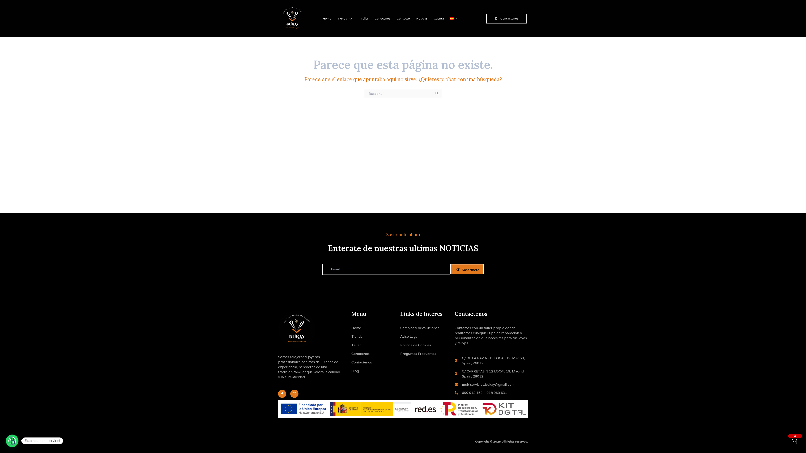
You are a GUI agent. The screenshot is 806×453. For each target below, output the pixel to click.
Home (327, 18)
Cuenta (439, 18)
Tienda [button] (342, 18)
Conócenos (382, 18)
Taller (364, 18)
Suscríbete (470, 270)
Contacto (403, 18)
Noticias (422, 18)
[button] (12, 441)
